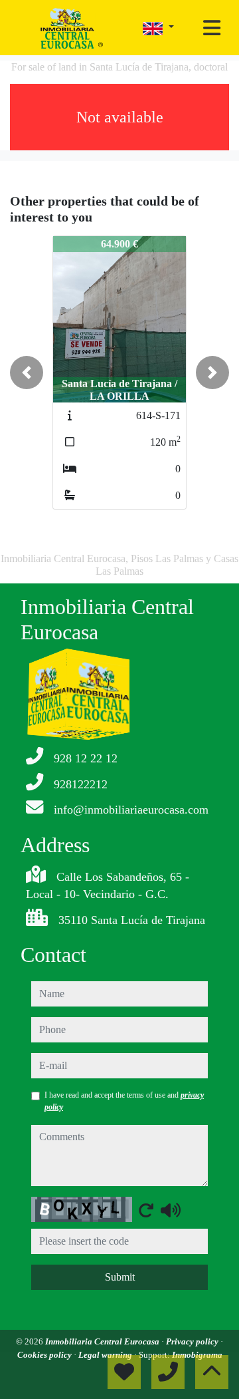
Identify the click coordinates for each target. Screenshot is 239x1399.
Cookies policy (45, 1355)
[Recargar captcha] (146, 1210)
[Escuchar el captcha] (170, 1210)
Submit (120, 1277)
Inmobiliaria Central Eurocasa (103, 1341)
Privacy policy (193, 1341)
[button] (26, 372)
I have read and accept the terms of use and (124, 1101)
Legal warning (106, 1355)
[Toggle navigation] (211, 28)
